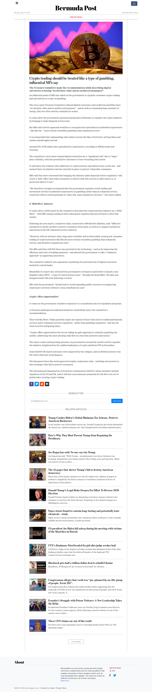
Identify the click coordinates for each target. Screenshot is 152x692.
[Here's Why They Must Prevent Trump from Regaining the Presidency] (37, 440)
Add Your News (76, 17)
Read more (65, 681)
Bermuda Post (76, 7)
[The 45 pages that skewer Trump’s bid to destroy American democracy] (37, 474)
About (52, 688)
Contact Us (45, 688)
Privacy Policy (61, 688)
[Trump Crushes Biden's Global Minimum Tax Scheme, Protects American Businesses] (37, 422)
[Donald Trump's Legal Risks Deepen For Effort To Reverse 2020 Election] (37, 495)
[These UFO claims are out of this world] (37, 625)
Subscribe (117, 401)
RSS (113, 671)
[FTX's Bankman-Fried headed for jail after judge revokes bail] (37, 550)
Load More (76, 642)
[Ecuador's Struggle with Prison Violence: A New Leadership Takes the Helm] (37, 605)
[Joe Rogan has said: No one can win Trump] (37, 457)
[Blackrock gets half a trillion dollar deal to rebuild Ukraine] (37, 567)
